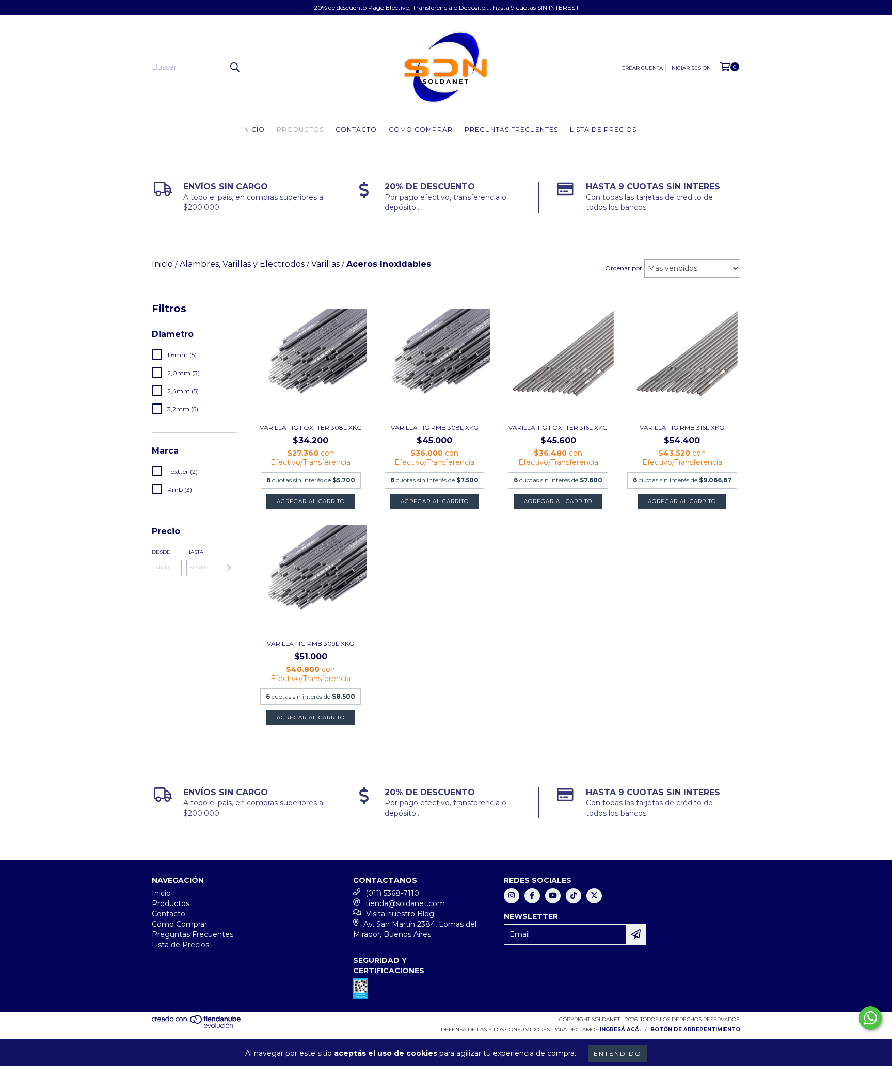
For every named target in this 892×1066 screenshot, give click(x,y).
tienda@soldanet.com (405, 903)
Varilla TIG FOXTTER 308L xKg (311, 427)
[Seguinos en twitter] (594, 895)
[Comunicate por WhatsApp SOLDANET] (870, 1018)
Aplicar (228, 567)
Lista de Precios (603, 129)
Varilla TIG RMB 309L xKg (310, 644)
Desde (161, 551)
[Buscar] (234, 67)
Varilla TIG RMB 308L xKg (435, 427)
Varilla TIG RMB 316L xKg (682, 427)
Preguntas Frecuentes (511, 129)
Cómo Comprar (421, 129)
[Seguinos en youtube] (553, 895)
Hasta (194, 551)
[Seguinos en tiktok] (573, 895)
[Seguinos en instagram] (511, 895)
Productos (300, 129)
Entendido (618, 1053)
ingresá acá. (620, 1029)
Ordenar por (623, 268)
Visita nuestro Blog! (401, 913)
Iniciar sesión (690, 67)
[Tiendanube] (197, 1026)
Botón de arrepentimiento (695, 1029)
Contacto (356, 129)
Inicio (253, 129)
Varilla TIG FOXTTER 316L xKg (558, 427)
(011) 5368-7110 (392, 893)
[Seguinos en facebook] (532, 895)
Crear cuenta (642, 67)
